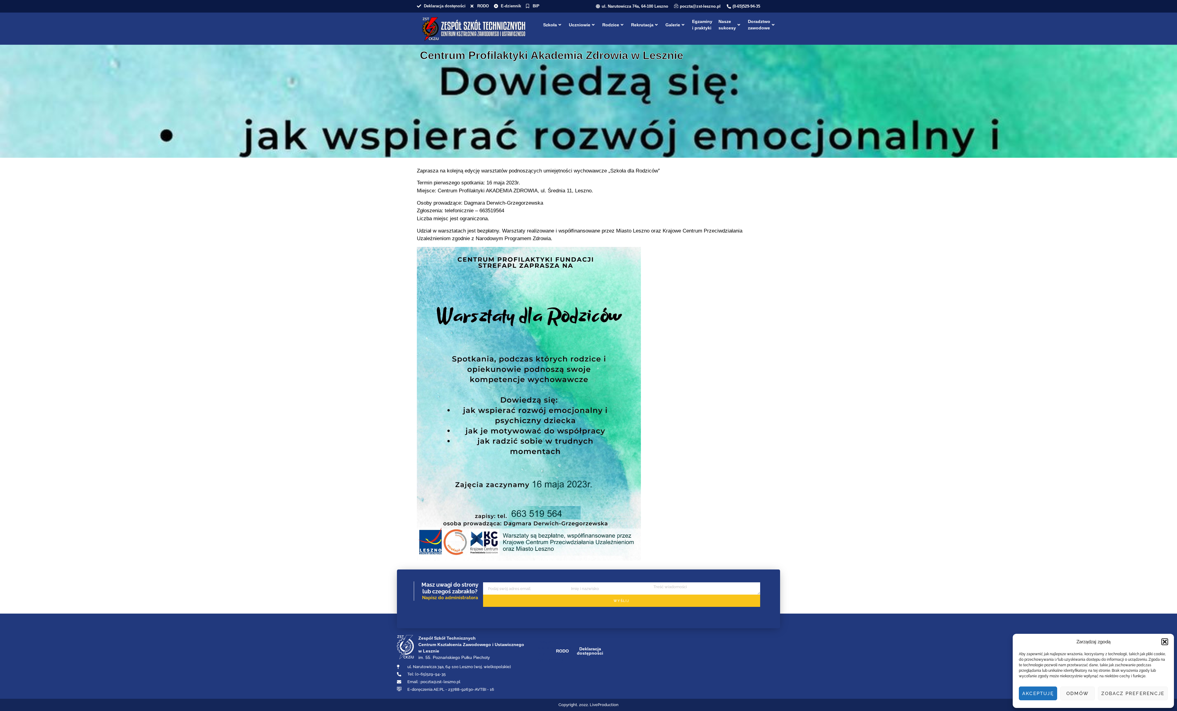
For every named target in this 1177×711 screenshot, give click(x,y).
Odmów (1077, 693)
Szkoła (550, 24)
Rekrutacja (642, 24)
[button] (1165, 642)
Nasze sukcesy (727, 24)
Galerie (672, 24)
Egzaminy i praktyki (702, 24)
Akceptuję (1038, 693)
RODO (562, 651)
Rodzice (610, 24)
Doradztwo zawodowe (759, 24)
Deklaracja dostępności (590, 651)
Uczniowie (579, 24)
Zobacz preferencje (1132, 693)
